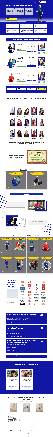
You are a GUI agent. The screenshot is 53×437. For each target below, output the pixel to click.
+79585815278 (26, 425)
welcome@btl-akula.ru (34, 425)
